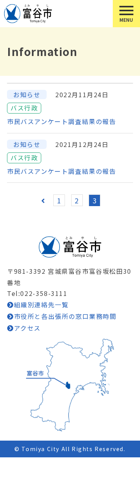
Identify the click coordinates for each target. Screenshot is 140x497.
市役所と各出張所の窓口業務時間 (65, 316)
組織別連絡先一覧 (41, 304)
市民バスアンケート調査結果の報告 (61, 121)
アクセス (27, 327)
